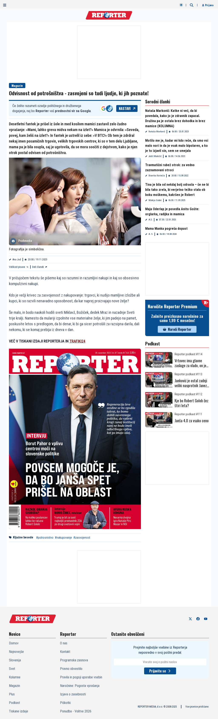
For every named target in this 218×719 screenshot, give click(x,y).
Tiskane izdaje (18, 711)
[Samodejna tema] (181, 4)
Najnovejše (16, 652)
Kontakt (65, 652)
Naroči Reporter (179, 329)
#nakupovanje (63, 537)
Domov (14, 643)
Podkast (14, 703)
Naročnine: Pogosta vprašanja (79, 686)
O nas (63, 643)
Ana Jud (17, 259)
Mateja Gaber (155, 200)
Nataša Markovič (157, 131)
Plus (12, 694)
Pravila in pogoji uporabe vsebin (81, 677)
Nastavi (125, 108)
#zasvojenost (81, 537)
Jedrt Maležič (155, 156)
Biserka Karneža (157, 175)
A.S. (150, 219)
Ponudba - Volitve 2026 (75, 711)
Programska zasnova (74, 660)
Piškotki (65, 703)
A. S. (151, 234)
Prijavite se (157, 670)
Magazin (17, 85)
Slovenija (15, 660)
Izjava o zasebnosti (73, 694)
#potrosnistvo (44, 537)
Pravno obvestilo (71, 669)
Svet (12, 669)
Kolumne (14, 677)
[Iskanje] (191, 5)
